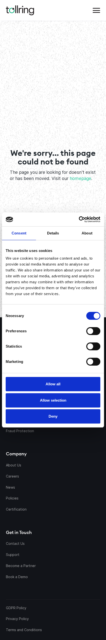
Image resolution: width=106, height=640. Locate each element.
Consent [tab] (19, 233)
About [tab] (87, 233)
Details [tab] (53, 233)
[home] (20, 10)
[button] (96, 10)
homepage (80, 178)
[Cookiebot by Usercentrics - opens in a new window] (76, 219)
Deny (53, 416)
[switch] (93, 331)
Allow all (53, 384)
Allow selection (53, 400)
